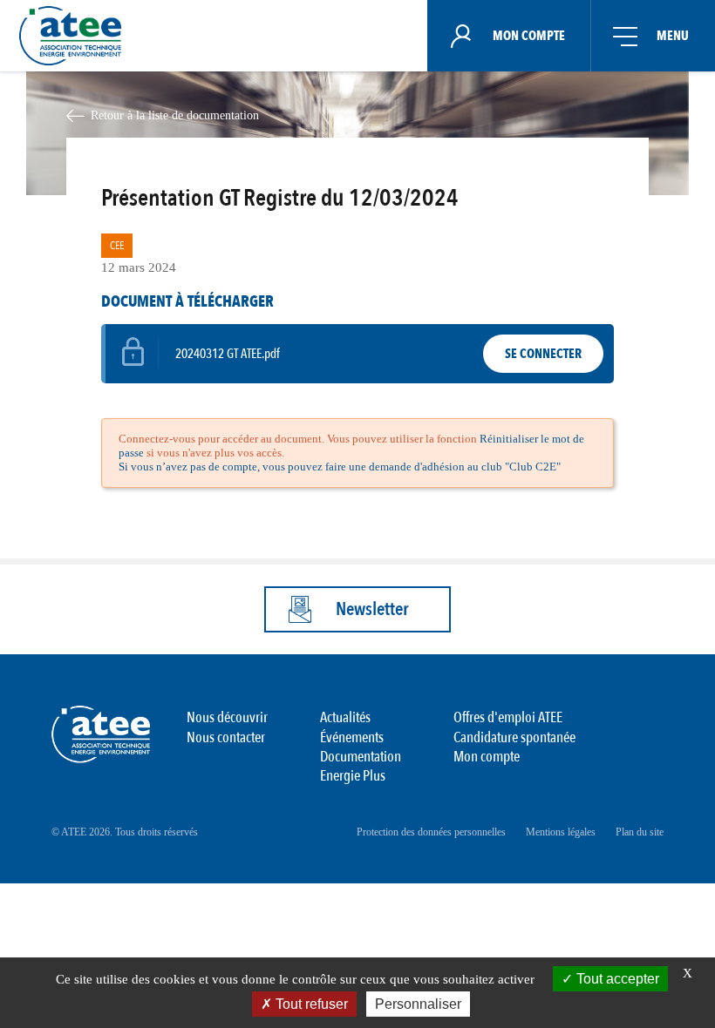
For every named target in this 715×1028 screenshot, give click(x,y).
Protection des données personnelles (431, 832)
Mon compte (486, 756)
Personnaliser (418, 1004)
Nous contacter (226, 737)
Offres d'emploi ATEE (507, 717)
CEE (117, 246)
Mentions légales (561, 832)
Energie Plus (352, 776)
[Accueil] (75, 35)
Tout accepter (616, 978)
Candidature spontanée (514, 737)
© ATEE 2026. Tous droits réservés (124, 832)
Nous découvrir (227, 717)
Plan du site (640, 832)
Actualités (345, 717)
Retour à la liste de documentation (175, 115)
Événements (352, 737)
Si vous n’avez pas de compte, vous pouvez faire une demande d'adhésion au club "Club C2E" (340, 466)
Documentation (360, 756)
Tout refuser (310, 1004)
